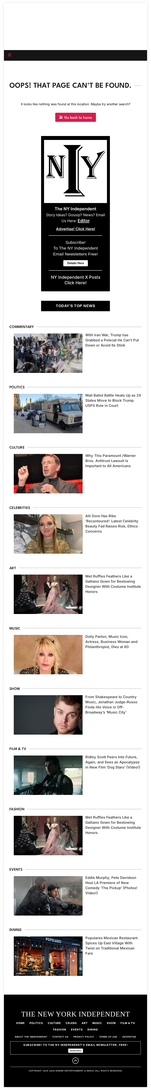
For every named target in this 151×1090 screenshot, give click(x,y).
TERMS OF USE (108, 1036)
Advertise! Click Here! (75, 229)
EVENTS (77, 1029)
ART (85, 1023)
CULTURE (54, 1023)
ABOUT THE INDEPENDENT (31, 1036)
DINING (92, 1029)
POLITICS (36, 1023)
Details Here (75, 1050)
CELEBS (71, 1023)
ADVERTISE (129, 1036)
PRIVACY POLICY (83, 1036)
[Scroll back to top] (75, 1060)
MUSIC (97, 1023)
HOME (20, 1023)
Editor (84, 220)
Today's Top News (75, 306)
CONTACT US (60, 1036)
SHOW (111, 1023)
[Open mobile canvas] (9, 55)
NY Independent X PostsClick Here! (75, 280)
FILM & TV (128, 1023)
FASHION (59, 1029)
